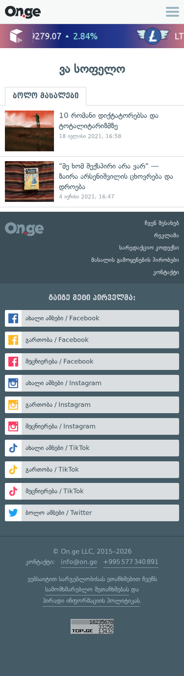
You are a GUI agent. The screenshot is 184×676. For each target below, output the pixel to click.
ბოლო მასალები (46, 96)
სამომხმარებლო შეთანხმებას (87, 589)
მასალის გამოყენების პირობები (135, 259)
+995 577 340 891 (130, 561)
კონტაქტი (166, 272)
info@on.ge (79, 561)
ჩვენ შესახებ (162, 223)
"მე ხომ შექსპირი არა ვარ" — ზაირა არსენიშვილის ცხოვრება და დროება (92, 181)
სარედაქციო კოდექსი (149, 247)
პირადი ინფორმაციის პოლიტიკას (91, 600)
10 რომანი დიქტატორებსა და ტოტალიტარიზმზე (92, 131)
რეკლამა (166, 235)
